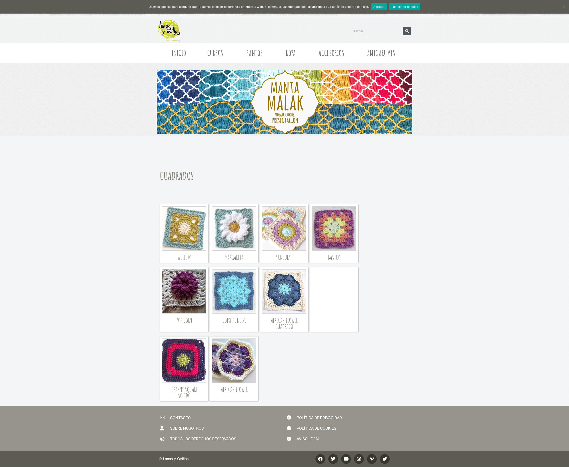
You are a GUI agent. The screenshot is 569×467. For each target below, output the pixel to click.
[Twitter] (385, 459)
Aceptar (379, 6)
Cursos (215, 53)
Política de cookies (404, 6)
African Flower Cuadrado (284, 323)
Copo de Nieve (234, 320)
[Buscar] (407, 31)
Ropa (291, 53)
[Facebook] (320, 459)
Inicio (179, 53)
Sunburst (284, 257)
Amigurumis (381, 53)
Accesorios (331, 53)
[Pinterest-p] (372, 459)
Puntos (254, 53)
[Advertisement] (334, 297)
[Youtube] (346, 459)
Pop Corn (184, 320)
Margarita (234, 257)
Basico (334, 257)
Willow (184, 257)
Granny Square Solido (184, 393)
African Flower (234, 389)
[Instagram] (359, 459)
